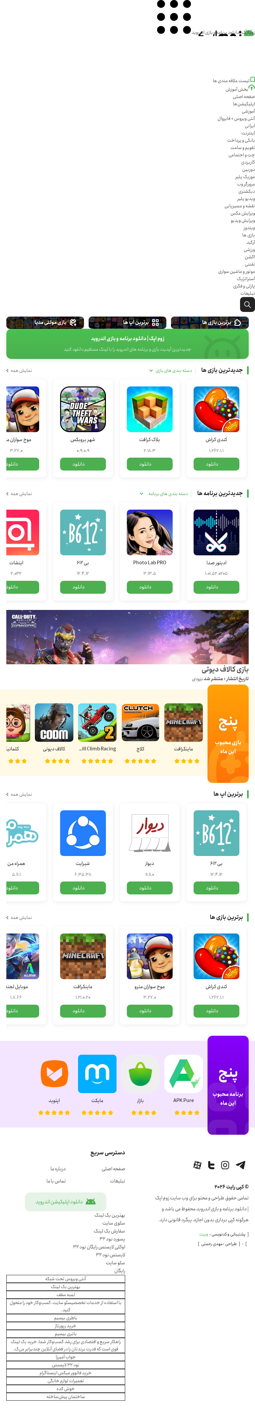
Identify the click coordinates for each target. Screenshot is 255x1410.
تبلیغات (247, 293)
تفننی (250, 264)
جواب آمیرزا (66, 1357)
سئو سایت (115, 1263)
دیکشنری (246, 191)
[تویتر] (211, 1165)
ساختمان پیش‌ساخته (65, 1396)
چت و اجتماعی (241, 155)
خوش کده (65, 1388)
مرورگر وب (246, 184)
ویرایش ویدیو (243, 220)
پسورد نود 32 (112, 1239)
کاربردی (248, 162)
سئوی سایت (113, 1223)
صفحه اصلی (244, 96)
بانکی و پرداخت (241, 140)
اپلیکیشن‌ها (244, 104)
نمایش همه (21, 370)
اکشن (250, 257)
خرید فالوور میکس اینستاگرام (66, 1373)
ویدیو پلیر (246, 198)
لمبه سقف (65, 1294)
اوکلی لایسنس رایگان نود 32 (99, 1247)
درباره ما (58, 1169)
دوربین (248, 169)
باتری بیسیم (66, 1333)
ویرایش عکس (242, 213)
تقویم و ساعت (242, 147)
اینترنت (248, 133)
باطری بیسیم (65, 1318)
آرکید (250, 242)
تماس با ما (56, 1181)
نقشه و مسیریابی (239, 206)
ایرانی (250, 125)
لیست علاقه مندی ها (231, 80)
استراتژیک (246, 278)
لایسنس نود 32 (110, 1255)
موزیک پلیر (245, 176)
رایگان (119, 1271)
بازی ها (248, 235)
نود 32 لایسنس (65, 1365)
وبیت (203, 1234)
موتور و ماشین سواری (236, 271)
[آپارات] (197, 1165)
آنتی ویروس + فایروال (236, 118)
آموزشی (248, 111)
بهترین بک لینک (109, 1215)
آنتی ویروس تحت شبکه (65, 1279)
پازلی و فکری (244, 286)
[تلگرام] (240, 1165)
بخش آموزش (236, 89)
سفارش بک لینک (109, 1231)
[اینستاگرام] (225, 1165)
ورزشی (249, 249)
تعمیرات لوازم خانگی (65, 1381)
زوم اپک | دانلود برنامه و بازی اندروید (223, 32)
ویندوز (249, 227)
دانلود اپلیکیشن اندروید (59, 1202)
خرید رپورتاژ (65, 1326)
